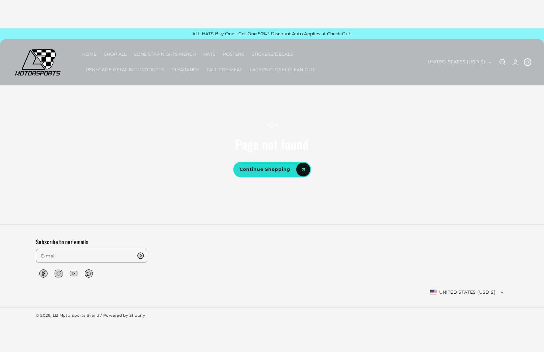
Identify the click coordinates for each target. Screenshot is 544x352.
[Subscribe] (140, 256)
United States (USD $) (456, 62)
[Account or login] (515, 62)
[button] (503, 62)
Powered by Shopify (124, 315)
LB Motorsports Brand (76, 315)
